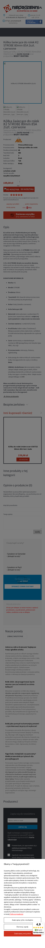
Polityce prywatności (16, 914)
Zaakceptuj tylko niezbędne (22, 920)
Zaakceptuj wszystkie (22, 933)
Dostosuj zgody (22, 927)
